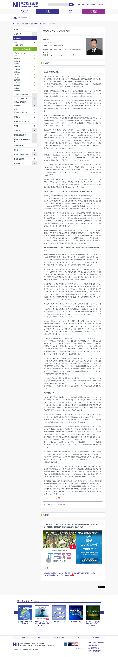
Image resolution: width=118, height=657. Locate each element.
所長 (15, 42)
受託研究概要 (18, 145)
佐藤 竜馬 (17, 69)
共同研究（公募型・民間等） (22, 140)
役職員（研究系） (19, 45)
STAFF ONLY (79, 649)
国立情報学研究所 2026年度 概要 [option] (25, 622)
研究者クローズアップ (20, 113)
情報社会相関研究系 (20, 102)
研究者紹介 (25, 24)
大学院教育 (93, 11)
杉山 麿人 (17, 74)
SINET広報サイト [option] (76, 622)
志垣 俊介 (17, 72)
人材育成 (17, 130)
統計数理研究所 (93, 648)
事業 (71, 11)
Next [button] (102, 612)
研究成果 (17, 163)
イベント (41, 637)
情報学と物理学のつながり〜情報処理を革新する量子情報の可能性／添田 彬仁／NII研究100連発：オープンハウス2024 (72, 574)
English (100, 4)
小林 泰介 (17, 66)
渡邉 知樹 (17, 91)
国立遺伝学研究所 (93, 651)
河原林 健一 (17, 61)
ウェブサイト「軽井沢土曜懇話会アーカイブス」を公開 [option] (93, 623)
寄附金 (16, 150)
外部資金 (17, 117)
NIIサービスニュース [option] (59, 622)
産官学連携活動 (19, 135)
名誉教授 (16, 109)
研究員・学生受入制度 (21, 154)
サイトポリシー (59, 637)
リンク (77, 637)
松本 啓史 (17, 85)
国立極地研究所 (93, 645)
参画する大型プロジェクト (23, 121)
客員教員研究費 (19, 159)
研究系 (16, 29)
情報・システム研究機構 (95, 642)
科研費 (16, 126)
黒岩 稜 (16, 64)
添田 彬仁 (17, 77)
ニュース (22, 637)
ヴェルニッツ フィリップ (21, 53)
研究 (47, 11)
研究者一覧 (17, 105)
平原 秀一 (17, 82)
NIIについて (24, 11)
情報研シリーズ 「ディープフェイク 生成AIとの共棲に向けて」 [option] (42, 623)
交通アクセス (82, 4)
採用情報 (96, 637)
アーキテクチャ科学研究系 (22, 94)
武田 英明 (17, 80)
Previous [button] (16, 612)
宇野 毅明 (17, 58)
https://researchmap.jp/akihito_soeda (61, 55)
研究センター (18, 34)
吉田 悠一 (17, 88)
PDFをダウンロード (50, 498)
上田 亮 (16, 56)
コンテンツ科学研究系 (20, 98)
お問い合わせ (91, 4)
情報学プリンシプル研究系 (39, 24)
